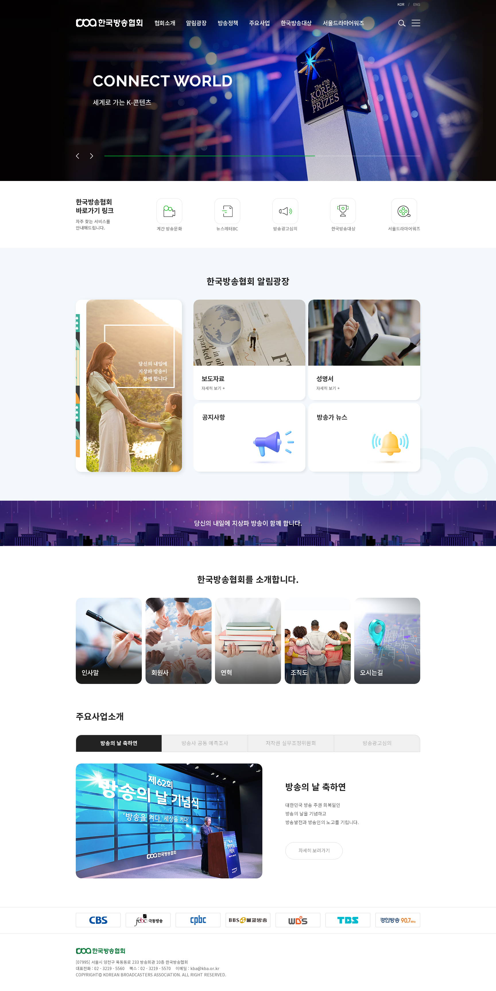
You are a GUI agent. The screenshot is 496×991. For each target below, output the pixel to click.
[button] (77, 156)
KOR (401, 4)
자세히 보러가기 (314, 850)
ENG (416, 4)
